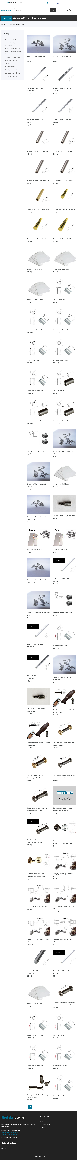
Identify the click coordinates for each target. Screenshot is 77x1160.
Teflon (7, 63)
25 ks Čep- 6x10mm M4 (61, 421)
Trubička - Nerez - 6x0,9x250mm (38, 181)
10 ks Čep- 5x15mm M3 (60, 645)
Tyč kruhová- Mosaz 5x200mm (63, 239)
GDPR (41, 1121)
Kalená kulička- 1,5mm (34, 550)
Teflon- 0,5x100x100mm (61, 484)
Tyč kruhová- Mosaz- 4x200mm (38, 239)
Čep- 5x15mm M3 (59, 1035)
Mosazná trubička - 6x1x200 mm (38, 210)
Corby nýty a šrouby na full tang (13, 53)
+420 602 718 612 (9, 1135)
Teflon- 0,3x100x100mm (61, 269)
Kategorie (6, 18)
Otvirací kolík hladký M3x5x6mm (64, 516)
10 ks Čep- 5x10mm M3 (60, 360)
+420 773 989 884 (9, 1132)
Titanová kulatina (11, 76)
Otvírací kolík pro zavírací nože (10, 44)
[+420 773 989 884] (3, 2)
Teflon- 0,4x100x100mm (35, 300)
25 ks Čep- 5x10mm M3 (35, 391)
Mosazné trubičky (11, 40)
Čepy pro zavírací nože (12, 57)
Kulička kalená (10, 67)
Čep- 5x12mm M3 (59, 1096)
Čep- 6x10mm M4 (59, 391)
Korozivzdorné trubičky (12, 48)
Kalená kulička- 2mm (60, 550)
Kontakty (4, 1148)
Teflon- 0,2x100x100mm (35, 269)
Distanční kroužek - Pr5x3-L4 (37, 451)
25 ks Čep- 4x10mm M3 (61, 330)
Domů (3, 24)
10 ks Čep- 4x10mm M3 (34, 330)
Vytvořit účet (72, 3)
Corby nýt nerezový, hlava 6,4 (37, 906)
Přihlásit (51, 3)
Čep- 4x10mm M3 (59, 300)
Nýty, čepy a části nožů (16, 24)
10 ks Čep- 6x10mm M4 (34, 421)
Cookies (42, 1127)
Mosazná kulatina (11, 60)
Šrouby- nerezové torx (12, 70)
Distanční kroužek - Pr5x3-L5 (62, 613)
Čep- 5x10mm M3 (33, 360)
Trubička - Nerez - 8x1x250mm (63, 181)
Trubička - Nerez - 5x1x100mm (63, 151)
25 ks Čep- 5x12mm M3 (35, 1035)
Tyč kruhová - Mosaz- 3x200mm (64, 210)
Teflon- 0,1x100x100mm (34, 1004)
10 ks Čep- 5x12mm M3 (60, 1066)
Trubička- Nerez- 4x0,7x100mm (37, 151)
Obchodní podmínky (46, 1124)
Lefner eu (46, 1157)
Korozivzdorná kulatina (12, 73)
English (61, 3)
